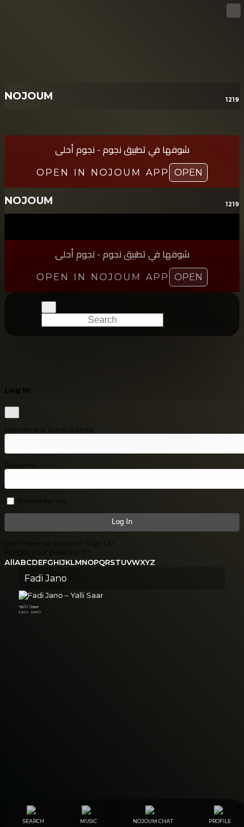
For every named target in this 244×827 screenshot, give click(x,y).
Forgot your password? (47, 551)
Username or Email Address (49, 429)
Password (20, 464)
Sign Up (99, 542)
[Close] (12, 412)
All (10, 562)
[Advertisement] (122, 711)
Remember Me (41, 500)
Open (188, 172)
